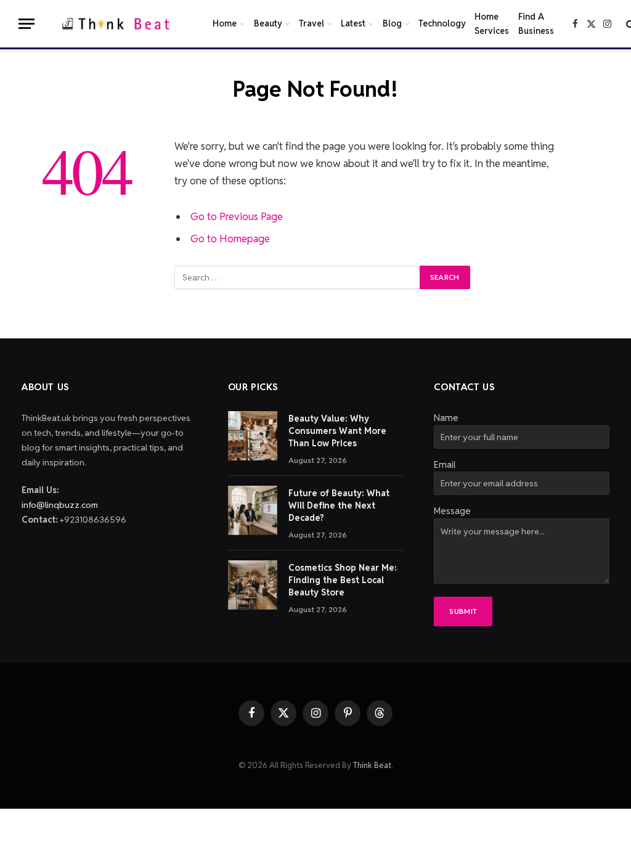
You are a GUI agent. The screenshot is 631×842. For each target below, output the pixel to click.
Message (452, 511)
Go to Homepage (230, 238)
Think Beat (372, 765)
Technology (442, 23)
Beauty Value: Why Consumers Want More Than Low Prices (337, 431)
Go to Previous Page (236, 216)
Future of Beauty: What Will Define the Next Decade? (338, 505)
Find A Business (536, 23)
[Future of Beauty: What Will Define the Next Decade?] (252, 510)
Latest (353, 23)
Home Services (491, 23)
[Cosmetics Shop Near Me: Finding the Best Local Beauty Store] (252, 585)
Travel (311, 23)
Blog (392, 23)
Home (225, 23)
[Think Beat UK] (118, 24)
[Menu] (26, 24)
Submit (463, 611)
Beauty (268, 23)
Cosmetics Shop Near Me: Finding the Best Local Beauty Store (342, 580)
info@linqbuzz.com (60, 504)
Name (446, 417)
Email (444, 464)
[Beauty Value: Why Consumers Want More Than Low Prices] (252, 435)
